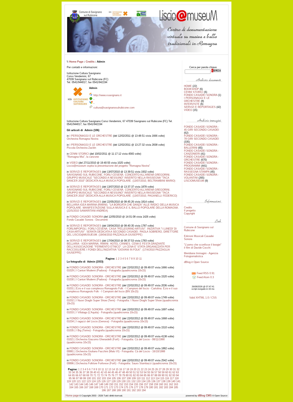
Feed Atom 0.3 (205, 277)
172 (111, 387)
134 (143, 381)
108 (129, 378)
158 (151, 384)
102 (99, 378)
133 (138, 381)
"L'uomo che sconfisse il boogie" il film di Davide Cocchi (202, 246)
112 (148, 378)
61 (170, 372)
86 (148, 375)
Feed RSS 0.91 (205, 273)
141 (178, 381)
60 (166, 372)
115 (162, 378)
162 (171, 384)
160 (161, 384)
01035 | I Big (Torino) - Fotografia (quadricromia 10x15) (98, 330)
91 (166, 375)
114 (157, 378)
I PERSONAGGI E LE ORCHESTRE (91, 135)
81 (130, 375)
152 (121, 384)
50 (130, 372)
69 (87, 375)
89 (159, 375)
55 (148, 372)
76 (112, 375)
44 (109, 372)
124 (93, 381)
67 (80, 375)
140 (173, 381)
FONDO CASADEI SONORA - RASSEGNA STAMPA (201, 170)
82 (134, 375)
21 (138, 369)
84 (141, 375)
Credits (90, 61)
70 (91, 375)
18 (127, 369)
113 (153, 378)
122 (84, 381)
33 (69, 372)
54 (145, 372)
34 (73, 372)
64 (69, 375)
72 (98, 375)
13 (109, 369)
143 (76, 384)
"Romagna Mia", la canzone (83, 156)
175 (126, 387)
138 (163, 381)
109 (134, 378)
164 (71, 387)
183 (166, 387)
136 (153, 381)
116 (167, 378)
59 (163, 372)
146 (91, 384)
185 (176, 387)
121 (79, 381)
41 (98, 372)
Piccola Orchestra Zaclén (81, 147)
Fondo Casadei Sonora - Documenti (87, 219)
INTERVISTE (192, 103)
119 (69, 381)
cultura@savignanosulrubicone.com (114, 107)
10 (137, 258)
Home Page (76, 61)
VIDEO (74, 162)
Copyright (189, 213)
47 (120, 372)
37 (84, 372)
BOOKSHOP (191, 89)
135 (148, 381)
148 (101, 384)
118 (177, 378)
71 (94, 375)
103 (104, 378)
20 (135, 369)
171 (106, 387)
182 (161, 387)
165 (76, 387)
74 (105, 375)
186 (104, 390)
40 (94, 372)
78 (120, 375)
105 (114, 378)
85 (145, 375)
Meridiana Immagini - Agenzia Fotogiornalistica (201, 255)
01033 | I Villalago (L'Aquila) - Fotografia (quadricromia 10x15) (102, 312)
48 (123, 372)
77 (116, 375)
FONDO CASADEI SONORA (86, 216)
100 (89, 378)
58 (159, 372)
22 (142, 369)
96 (73, 378)
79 (123, 375)
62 (173, 372)
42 (102, 372)
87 (152, 375)
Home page (72, 395)
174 (121, 387)
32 (178, 369)
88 (155, 375)
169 (96, 387)
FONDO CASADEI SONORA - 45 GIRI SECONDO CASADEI (201, 128)
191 (129, 390)
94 (177, 375)
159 (156, 384)
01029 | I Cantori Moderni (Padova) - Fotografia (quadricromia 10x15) (106, 270)
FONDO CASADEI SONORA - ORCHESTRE (95, 267)
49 (127, 372)
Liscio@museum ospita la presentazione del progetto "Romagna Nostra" (108, 165)
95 (70, 378)
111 (143, 378)
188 (114, 390)
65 (73, 375)
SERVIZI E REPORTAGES (85, 171)
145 (86, 384)
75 (109, 375)
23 (145, 369)
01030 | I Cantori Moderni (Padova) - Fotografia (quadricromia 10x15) (106, 279)
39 (91, 372)
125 (98, 381)
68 (84, 375)
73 (102, 375)
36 (80, 372)
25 (152, 369)
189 (119, 390)
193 (139, 390)
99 (84, 378)
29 (167, 369)
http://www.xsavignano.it (107, 95)
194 (144, 390)
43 (105, 372)
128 (113, 381)
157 (146, 384)
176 (131, 387)
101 (94, 378)
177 (136, 387)
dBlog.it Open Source (196, 262)
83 (138, 375)
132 (133, 381)
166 (81, 387)
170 (101, 387)
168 (91, 387)
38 (87, 372)
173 (116, 387)
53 (141, 372)
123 (89, 381)
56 (152, 372)
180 (151, 387)
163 (176, 384)
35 (77, 372)
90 (163, 375)
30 (170, 369)
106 (119, 378)
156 (141, 384)
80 (127, 375)
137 (158, 381)
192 (134, 390)
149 (106, 384)
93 (173, 375)
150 (111, 384)
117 (172, 378)
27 (160, 369)
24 (149, 369)
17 (124, 369)
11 (140, 258)
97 (77, 378)
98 (81, 378)
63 (177, 372)
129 (118, 381)
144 (81, 384)
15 (117, 369)
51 (134, 372)
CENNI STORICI (79, 153)
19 (131, 369)
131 (128, 381)
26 (156, 369)
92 (170, 375)
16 (120, 369)
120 (74, 381)
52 (138, 372)
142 (71, 384)
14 (113, 369)
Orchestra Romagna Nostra (82, 138)
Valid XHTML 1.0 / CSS (203, 297)
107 (124, 378)
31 (174, 369)
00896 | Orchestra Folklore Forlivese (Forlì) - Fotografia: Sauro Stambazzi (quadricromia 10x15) (122, 363)
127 (108, 381)
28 (163, 369)
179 (146, 387)
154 (131, 384)
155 (136, 384)
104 (109, 378)
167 (86, 387)
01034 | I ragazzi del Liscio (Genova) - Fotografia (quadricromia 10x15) (107, 321)
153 (126, 384)
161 (166, 384)
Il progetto (190, 210)
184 (171, 387)
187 (109, 390)
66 (77, 375)
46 (116, 372)
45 (112, 372)
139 (168, 381)
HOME (188, 86)
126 (103, 381)
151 (116, 384)
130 (123, 381)
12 (106, 369)
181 (156, 387)
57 (155, 372)
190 (124, 390)
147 (96, 384)
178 (141, 387)
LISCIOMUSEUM (194, 180)
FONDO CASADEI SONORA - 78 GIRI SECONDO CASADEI (201, 137)
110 (139, 378)
